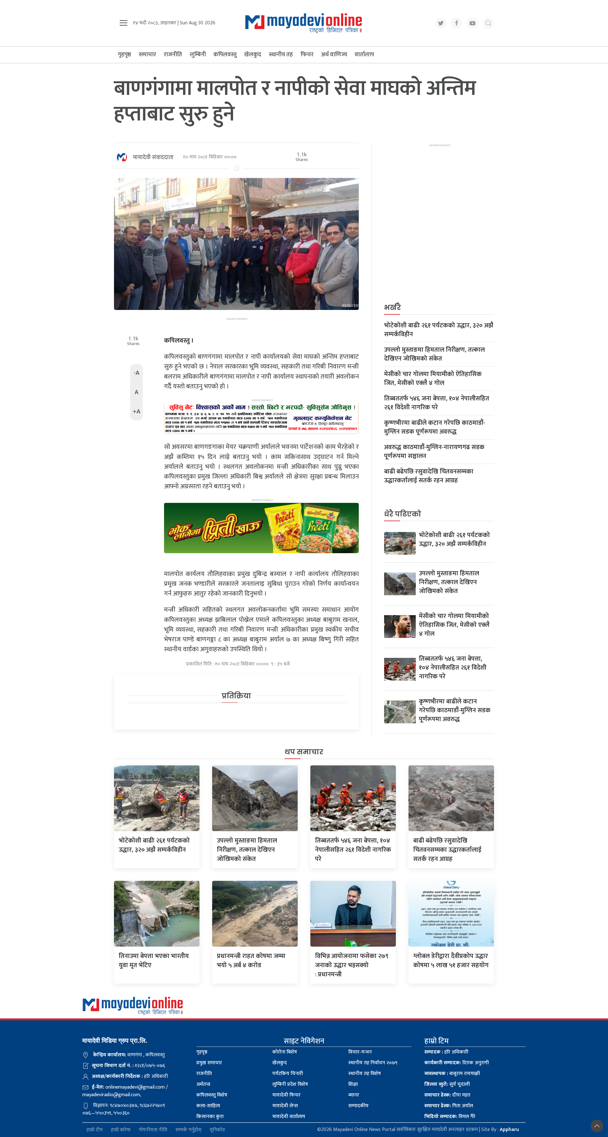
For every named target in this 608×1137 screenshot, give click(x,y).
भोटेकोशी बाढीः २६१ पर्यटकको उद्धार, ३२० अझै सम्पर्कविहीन (438, 330)
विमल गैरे (449, 1116)
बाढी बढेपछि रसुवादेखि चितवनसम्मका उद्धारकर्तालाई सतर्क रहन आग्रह (428, 476)
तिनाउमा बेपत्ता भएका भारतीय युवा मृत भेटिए (154, 961)
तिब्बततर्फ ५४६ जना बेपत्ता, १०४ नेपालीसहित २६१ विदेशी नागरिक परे (436, 403)
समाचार (147, 54)
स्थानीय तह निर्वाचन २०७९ (372, 1063)
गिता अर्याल (448, 1106)
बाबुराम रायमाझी (452, 1073)
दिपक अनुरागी (456, 1063)
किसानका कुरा (210, 1116)
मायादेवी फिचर (286, 1095)
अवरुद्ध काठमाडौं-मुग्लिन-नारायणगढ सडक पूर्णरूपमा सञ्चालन (434, 451)
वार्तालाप (364, 54)
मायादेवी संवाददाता (153, 157)
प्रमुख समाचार (209, 1063)
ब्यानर (353, 1095)
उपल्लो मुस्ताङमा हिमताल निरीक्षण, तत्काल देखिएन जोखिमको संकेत (434, 354)
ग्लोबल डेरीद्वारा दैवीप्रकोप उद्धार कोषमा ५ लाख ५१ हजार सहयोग (451, 961)
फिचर (307, 54)
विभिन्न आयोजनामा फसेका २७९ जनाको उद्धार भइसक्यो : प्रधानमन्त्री (352, 965)
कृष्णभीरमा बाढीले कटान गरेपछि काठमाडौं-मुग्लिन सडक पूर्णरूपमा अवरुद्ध (434, 427)
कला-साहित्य (208, 1106)
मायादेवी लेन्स (285, 1106)
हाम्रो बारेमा (120, 1130)
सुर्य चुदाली (447, 1084)
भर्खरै (392, 307)
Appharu (509, 1129)
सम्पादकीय (358, 1106)
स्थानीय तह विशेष (364, 1073)
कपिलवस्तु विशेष (211, 1095)
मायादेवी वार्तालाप (288, 1116)
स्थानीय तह (281, 54)
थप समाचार (304, 752)
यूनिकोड (217, 1130)
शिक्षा (353, 1084)
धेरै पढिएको (402, 514)
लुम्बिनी (198, 54)
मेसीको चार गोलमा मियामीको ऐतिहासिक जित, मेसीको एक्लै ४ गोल (433, 378)
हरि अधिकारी (446, 1052)
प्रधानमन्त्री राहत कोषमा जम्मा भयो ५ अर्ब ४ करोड (251, 961)
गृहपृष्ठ (124, 54)
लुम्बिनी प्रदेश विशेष (290, 1084)
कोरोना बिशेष (284, 1052)
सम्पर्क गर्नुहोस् (188, 1130)
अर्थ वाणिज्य (334, 54)
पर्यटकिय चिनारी (287, 1073)
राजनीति (173, 54)
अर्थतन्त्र (203, 1084)
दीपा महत (447, 1095)
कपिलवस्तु (225, 54)
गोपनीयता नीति (153, 1130)
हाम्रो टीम (94, 1130)
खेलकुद (252, 54)
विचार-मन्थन (360, 1052)
